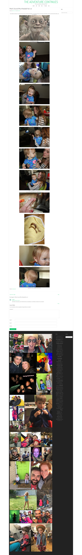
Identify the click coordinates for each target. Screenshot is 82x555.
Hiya (58, 294)
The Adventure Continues (41, 1)
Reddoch (61, 402)
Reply (58, 303)
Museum (61, 388)
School (57, 403)
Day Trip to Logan (12, 294)
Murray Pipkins (58, 388)
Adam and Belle (58, 336)
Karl (57, 374)
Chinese (61, 344)
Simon (60, 404)
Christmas (59, 346)
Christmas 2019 (59, 348)
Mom (62, 386)
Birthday (62, 338)
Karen (62, 373)
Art (56, 338)
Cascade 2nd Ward (59, 341)
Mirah (61, 385)
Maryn (57, 381)
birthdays (58, 339)
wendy (13, 299)
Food (62, 361)
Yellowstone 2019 (59, 420)
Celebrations (59, 343)
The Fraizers (58, 410)
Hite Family (58, 373)
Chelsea (58, 344)
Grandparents (60, 369)
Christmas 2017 (59, 347)
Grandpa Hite (58, 368)
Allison (62, 336)
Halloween (59, 372)
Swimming (59, 407)
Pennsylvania (59, 395)
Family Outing (60, 355)
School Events (61, 403)
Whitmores (58, 419)
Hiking (61, 372)
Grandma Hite (59, 366)
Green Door (59, 371)
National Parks (59, 389)
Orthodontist (59, 394)
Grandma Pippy (59, 367)
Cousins (60, 350)
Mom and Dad (58, 387)
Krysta (58, 376)
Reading (58, 402)
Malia (61, 380)
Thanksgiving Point (59, 408)
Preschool (61, 399)
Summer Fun (59, 406)
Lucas (58, 379)
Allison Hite (18, 10)
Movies (62, 387)
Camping (61, 340)
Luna (59, 380)
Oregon (57, 393)
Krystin (60, 376)
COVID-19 (58, 351)
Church (58, 349)
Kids (57, 376)
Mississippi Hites (58, 386)
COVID (62, 350)
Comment (11, 309)
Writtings (62, 419)
